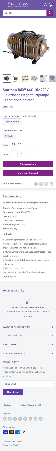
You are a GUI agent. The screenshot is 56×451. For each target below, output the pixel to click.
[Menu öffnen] (4, 5)
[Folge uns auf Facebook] (5, 419)
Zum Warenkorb (28, 164)
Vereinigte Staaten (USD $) (30, 405)
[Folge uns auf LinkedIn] (41, 419)
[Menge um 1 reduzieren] (14, 154)
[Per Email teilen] (51, 184)
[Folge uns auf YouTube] (25, 419)
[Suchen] (49, 13)
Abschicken (12, 392)
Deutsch (7, 405)
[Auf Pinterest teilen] (41, 184)
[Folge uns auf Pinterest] (20, 419)
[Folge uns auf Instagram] (15, 419)
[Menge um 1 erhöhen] (29, 154)
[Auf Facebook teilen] (36, 184)
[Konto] (45, 4)
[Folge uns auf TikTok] (30, 419)
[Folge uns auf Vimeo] (36, 419)
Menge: (6, 154)
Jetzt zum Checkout (28, 172)
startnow (8, 106)
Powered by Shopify (11, 445)
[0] (51, 5)
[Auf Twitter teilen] (46, 184)
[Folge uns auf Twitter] (10, 419)
